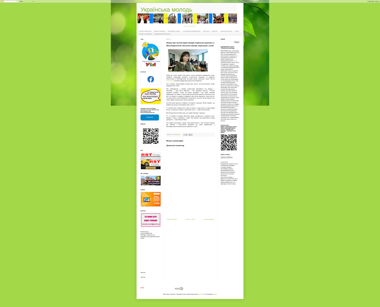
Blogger (215, 294)
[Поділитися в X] (188, 135)
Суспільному (170, 81)
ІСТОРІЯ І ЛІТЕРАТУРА (145, 31)
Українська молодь (166, 9)
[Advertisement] (190, 203)
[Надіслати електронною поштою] (184, 135)
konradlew (201, 294)
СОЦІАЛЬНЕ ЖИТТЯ (226, 31)
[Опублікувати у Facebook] (190, 135)
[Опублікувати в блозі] (186, 135)
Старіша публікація (208, 219)
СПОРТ (237, 31)
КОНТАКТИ (206, 31)
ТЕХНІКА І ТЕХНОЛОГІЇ (145, 34)
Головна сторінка (190, 219)
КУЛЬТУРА (215, 31)
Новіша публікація (172, 219)
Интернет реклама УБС (190, 26)
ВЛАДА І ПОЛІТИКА (159, 31)
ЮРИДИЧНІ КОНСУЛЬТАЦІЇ (162, 34)
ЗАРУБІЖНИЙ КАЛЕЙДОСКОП (191, 31)
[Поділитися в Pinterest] (192, 135)
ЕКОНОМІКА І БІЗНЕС (174, 31)
